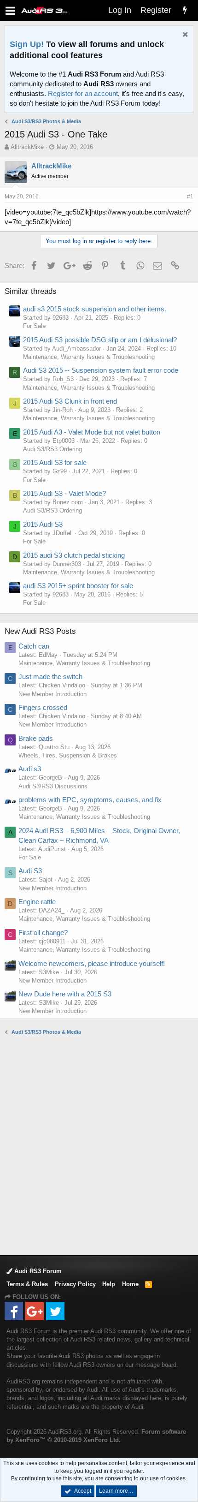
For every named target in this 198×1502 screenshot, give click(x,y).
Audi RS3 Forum (37, 1271)
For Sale (34, 325)
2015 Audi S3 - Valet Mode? (64, 493)
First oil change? (43, 932)
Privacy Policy (75, 1284)
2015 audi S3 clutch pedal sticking (74, 555)
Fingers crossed (42, 707)
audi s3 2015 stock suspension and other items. (94, 309)
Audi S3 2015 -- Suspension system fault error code (100, 370)
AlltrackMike (27, 146)
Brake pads (35, 738)
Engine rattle (37, 902)
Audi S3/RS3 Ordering (52, 449)
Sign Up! (27, 44)
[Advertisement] (99, 1144)
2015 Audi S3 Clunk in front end (70, 401)
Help (108, 1284)
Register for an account (83, 93)
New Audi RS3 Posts (40, 631)
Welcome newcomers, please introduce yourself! (91, 963)
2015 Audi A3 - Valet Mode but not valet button (91, 432)
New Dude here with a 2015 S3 (64, 994)
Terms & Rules (27, 1284)
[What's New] (184, 10)
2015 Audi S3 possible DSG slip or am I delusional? (100, 340)
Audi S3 (30, 871)
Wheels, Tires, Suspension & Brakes (67, 755)
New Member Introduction (52, 694)
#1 (190, 196)
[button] (10, 10)
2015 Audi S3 (43, 524)
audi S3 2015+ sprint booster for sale (78, 586)
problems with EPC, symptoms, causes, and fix (90, 800)
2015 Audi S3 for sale (55, 462)
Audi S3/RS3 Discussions (52, 786)
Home (130, 1284)
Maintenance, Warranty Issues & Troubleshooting (89, 356)
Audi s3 (29, 769)
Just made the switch (50, 676)
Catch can (33, 646)
